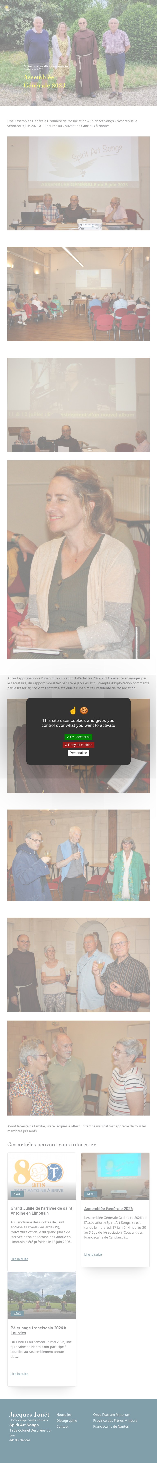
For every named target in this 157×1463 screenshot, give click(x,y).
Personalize (78, 753)
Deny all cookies (79, 745)
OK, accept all (79, 736)
